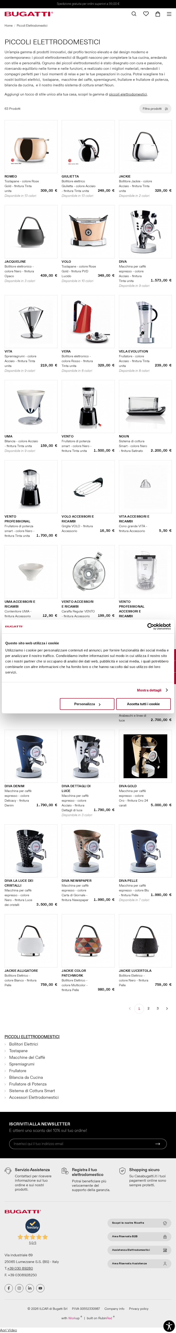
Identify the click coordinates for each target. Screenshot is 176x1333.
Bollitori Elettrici (23, 1044)
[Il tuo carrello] (157, 14)
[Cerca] (134, 13)
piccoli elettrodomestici (128, 94)
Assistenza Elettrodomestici (131, 1250)
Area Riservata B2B (125, 1236)
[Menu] (167, 14)
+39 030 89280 (20, 1268)
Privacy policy (138, 1309)
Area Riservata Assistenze (129, 1263)
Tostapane (18, 1051)
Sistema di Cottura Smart (32, 1090)
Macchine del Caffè (27, 1057)
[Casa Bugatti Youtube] (40, 1288)
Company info (114, 1309)
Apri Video (8, 1330)
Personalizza (84, 704)
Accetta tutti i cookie (143, 704)
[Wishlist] (146, 13)
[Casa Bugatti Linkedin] (30, 1288)
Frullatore (17, 1071)
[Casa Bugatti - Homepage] (29, 14)
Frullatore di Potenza (28, 1084)
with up (71, 1318)
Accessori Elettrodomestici (34, 1097)
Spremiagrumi (21, 1064)
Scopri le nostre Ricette (128, 1223)
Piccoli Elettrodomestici (32, 1036)
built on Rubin (101, 1318)
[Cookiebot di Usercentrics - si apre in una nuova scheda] (151, 626)
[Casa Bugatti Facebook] (9, 1288)
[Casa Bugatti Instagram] (19, 1288)
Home (9, 26)
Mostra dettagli (149, 690)
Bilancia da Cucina (26, 1077)
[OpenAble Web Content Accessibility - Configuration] (169, 1326)
